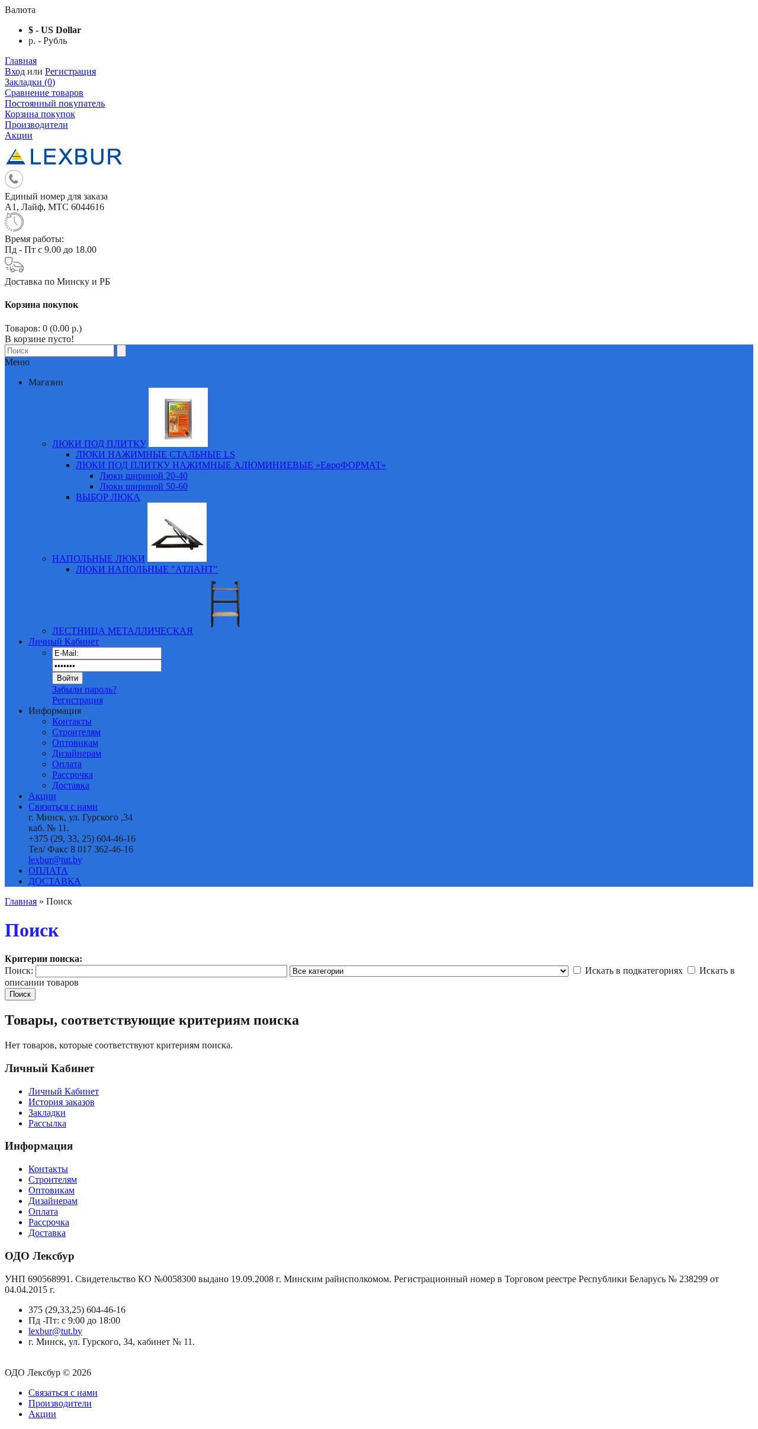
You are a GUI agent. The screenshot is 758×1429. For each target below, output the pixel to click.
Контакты (72, 721)
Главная (21, 61)
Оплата (67, 764)
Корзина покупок (40, 114)
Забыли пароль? (84, 689)
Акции (19, 135)
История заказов (61, 1102)
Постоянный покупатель (55, 103)
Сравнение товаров (44, 93)
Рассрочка (72, 775)
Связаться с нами (63, 807)
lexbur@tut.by (55, 860)
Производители (36, 125)
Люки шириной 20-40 (143, 476)
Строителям (76, 732)
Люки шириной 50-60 (143, 486)
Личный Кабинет (63, 641)
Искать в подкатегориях (634, 970)
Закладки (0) (30, 82)
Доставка (70, 785)
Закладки (47, 1113)
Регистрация (70, 71)
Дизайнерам (76, 753)
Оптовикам (75, 743)
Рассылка (47, 1123)
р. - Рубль (47, 41)
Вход (15, 71)
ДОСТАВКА (54, 881)
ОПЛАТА (48, 870)
